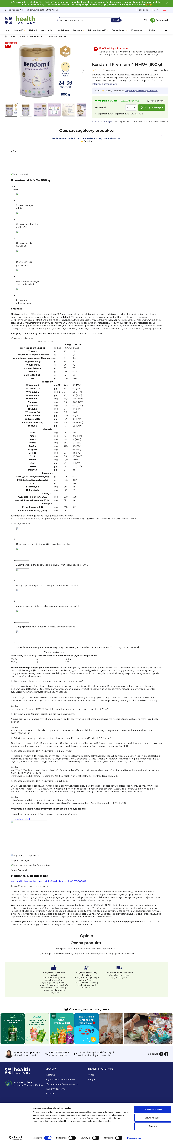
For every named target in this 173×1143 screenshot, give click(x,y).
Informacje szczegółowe (104, 84)
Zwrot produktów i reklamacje (62, 1084)
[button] (84, 71)
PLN (154, 10)
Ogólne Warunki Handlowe (60, 1079)
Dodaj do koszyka (153, 107)
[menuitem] (15, 30)
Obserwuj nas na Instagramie (89, 1009)
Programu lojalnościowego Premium (141, 91)
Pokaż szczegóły (135, 1138)
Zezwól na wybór (152, 1118)
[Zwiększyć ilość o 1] (134, 107)
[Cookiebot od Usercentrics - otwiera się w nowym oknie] (15, 1138)
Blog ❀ (91, 1079)
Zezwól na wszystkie (152, 1109)
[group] (45, 71)
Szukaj (116, 20)
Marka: (161, 70)
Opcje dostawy (157, 101)
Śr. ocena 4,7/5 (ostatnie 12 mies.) (28, 1085)
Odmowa (153, 1126)
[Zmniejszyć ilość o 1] (127, 107)
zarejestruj (128, 953)
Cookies (50, 1093)
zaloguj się (113, 953)
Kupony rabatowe (55, 1089)
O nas (91, 1075)
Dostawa (50, 1075)
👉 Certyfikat (86, 141)
